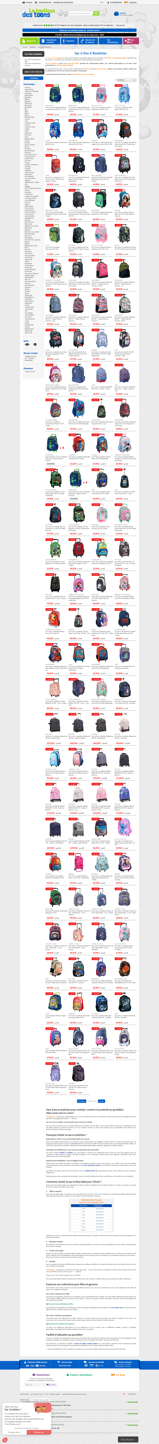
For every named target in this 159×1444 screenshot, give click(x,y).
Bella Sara (28, 103)
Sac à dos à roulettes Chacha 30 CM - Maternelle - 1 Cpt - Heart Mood (125, 913)
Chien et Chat (30, 127)
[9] (52, 25)
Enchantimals (29, 151)
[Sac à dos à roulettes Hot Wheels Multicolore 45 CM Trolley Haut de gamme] (78, 348)
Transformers (30, 319)
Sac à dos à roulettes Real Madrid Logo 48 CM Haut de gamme (78, 389)
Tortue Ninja (29, 315)
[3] (45, 25)
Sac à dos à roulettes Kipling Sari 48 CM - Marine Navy (56, 737)
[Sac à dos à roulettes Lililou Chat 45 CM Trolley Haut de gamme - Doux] (55, 1081)
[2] (44, 25)
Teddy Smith (29, 307)
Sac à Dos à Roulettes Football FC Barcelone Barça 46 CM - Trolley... (125, 633)
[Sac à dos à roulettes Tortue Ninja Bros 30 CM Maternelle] (55, 557)
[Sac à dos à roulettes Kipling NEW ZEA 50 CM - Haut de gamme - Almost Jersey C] (101, 767)
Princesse (28, 271)
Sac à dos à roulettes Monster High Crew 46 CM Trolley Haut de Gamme (125, 179)
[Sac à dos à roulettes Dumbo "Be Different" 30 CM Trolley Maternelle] (101, 348)
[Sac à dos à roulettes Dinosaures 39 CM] (55, 243)
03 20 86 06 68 (45, 2)
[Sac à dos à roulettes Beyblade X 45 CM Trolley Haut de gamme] (101, 592)
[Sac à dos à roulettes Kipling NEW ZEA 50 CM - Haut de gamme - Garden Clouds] (55, 802)
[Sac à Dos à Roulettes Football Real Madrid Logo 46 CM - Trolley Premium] (101, 173)
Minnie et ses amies (32, 232)
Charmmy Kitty (30, 123)
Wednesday (29, 329)
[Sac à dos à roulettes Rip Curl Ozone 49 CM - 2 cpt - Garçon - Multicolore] (55, 592)
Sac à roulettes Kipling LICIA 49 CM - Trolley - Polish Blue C (56, 842)
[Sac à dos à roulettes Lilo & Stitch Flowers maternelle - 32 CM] (124, 837)
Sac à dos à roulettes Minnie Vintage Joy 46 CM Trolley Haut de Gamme (125, 458)
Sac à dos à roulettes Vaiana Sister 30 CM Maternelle (101, 458)
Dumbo (27, 143)
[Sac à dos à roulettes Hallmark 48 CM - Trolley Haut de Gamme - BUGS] (124, 313)
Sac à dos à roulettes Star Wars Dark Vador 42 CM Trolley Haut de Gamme (79, 284)
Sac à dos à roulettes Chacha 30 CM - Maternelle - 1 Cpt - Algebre (79, 913)
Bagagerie (33, 47)
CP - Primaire (29, 358)
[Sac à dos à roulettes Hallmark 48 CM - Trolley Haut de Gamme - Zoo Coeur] (55, 313)
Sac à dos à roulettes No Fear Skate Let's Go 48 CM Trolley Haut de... (55, 528)
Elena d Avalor (30, 145)
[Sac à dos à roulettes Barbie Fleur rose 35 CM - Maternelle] (78, 872)
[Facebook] (116, 1394)
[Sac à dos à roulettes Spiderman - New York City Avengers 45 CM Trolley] (124, 417)
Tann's (27, 305)
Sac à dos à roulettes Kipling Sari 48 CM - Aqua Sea (126, 737)
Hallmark (28, 170)
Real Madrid (29, 277)
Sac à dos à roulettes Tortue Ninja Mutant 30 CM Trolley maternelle (55, 493)
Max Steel (28, 224)
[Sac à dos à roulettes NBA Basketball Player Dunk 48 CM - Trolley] (55, 208)
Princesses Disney (31, 273)
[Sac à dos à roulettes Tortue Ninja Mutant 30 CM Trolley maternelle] (55, 487)
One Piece (28, 254)
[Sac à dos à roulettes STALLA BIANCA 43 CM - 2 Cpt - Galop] (55, 697)
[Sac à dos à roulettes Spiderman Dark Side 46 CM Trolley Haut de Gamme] (124, 138)
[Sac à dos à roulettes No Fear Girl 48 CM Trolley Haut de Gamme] (78, 1081)
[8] (51, 25)
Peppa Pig (28, 259)
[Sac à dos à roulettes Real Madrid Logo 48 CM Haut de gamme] (78, 383)
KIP (26, 184)
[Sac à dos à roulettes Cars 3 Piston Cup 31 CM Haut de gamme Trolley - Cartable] (55, 173)
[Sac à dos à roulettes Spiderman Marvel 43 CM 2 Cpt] (78, 138)
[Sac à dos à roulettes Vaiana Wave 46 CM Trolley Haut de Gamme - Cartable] (124, 208)
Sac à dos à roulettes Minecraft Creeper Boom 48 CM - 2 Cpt (56, 108)
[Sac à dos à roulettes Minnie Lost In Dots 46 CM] (55, 627)
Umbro (27, 323)
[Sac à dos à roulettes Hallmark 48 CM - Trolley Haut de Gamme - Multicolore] (101, 313)
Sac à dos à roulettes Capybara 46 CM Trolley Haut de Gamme (56, 982)
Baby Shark (29, 95)
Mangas (27, 220)
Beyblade (28, 107)
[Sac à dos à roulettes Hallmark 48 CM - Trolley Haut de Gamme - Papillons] (78, 313)
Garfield (28, 166)
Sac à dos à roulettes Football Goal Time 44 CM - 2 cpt (125, 492)
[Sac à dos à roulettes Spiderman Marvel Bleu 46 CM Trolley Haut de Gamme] (55, 662)
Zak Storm (28, 333)
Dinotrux (28, 135)
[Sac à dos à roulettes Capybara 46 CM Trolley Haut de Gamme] (55, 976)
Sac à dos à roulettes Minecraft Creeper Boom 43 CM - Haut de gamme (79, 109)
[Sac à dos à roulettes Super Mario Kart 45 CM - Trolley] (101, 837)
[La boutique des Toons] (38, 17)
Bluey (27, 115)
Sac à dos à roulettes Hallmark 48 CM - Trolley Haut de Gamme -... (79, 319)
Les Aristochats (30, 198)
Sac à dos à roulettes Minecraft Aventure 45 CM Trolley (102, 213)
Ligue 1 (27, 204)
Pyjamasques (29, 275)
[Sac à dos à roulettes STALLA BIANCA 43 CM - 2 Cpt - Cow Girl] (78, 697)
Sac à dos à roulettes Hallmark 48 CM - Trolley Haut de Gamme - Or (125, 284)
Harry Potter (29, 172)
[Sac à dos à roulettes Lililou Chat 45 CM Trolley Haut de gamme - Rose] (101, 1046)
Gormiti (27, 168)
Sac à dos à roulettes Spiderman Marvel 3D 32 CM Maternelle (79, 423)
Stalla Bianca (29, 297)
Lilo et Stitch (29, 208)
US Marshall (29, 325)
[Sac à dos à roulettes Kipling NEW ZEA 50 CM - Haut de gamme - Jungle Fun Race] (124, 767)
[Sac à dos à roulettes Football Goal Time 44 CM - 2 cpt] (124, 487)
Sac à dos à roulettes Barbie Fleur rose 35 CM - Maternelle (79, 877)
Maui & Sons (29, 222)
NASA (27, 244)
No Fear (27, 250)
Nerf (26, 248)
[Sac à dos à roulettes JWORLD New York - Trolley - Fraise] (101, 383)
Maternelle (29, 360)
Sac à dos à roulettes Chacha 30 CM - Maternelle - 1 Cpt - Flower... (56, 947)
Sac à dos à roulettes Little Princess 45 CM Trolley (100, 527)
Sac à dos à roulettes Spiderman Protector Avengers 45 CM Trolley (79, 563)
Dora (26, 137)
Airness (27, 87)
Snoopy (27, 291)
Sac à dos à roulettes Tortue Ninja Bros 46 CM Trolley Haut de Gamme (79, 528)
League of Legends (32, 196)
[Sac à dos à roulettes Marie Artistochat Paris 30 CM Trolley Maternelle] (124, 522)
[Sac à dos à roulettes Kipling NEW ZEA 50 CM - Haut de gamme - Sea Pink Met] (78, 802)
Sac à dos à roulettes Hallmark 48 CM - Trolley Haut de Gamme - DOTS (102, 284)
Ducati (27, 141)
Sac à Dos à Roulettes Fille (33, 60)
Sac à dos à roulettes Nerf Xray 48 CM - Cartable (125, 1016)
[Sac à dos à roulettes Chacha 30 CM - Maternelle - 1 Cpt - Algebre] (78, 906)
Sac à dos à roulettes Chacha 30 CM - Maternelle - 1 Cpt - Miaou (102, 912)
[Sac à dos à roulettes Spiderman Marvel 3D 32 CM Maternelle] (78, 417)
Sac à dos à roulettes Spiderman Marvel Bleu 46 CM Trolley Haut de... (56, 668)
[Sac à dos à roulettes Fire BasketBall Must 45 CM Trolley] (124, 976)
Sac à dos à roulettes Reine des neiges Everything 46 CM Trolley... (102, 878)
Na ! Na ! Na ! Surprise (33, 240)
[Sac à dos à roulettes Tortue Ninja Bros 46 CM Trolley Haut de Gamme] (78, 522)
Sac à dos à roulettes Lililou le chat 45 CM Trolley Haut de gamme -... (55, 773)
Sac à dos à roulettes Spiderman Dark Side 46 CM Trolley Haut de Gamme (125, 144)
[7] (50, 25)
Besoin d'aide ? (24, 1394)
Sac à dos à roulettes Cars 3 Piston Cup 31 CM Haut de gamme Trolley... (55, 179)
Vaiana (27, 327)
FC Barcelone (29, 157)
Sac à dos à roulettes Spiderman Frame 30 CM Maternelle (102, 667)
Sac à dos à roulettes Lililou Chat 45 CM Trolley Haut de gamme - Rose (102, 1052)
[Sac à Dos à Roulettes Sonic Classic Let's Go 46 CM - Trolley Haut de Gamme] (101, 627)
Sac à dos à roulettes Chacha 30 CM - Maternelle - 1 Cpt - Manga (79, 947)
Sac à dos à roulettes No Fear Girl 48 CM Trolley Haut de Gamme (78, 1087)
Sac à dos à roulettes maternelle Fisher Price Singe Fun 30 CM (102, 562)
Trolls (27, 321)
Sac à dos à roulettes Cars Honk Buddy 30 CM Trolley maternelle (79, 668)
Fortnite (28, 160)
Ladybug (28, 192)
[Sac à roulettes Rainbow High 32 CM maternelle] (55, 1046)
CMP (26, 131)
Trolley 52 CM (30, 371)
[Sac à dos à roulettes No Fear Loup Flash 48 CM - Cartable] (101, 1011)
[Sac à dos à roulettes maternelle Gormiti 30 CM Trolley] (78, 452)
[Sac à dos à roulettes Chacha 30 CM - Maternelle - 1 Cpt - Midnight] (101, 941)
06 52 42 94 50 (63, 2)
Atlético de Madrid (31, 91)
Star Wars (28, 299)
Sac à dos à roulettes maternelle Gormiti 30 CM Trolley (79, 458)
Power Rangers (30, 269)
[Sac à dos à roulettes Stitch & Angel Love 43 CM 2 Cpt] (101, 243)
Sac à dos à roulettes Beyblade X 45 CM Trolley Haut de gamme (102, 598)
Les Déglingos (30, 200)
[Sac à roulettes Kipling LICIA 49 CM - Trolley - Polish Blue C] (55, 837)
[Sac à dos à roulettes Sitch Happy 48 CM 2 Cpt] (124, 103)
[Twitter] (120, 1394)
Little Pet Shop (30, 212)
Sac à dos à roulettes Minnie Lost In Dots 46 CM (55, 632)
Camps (27, 119)
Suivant (101, 1101)
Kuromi (27, 190)
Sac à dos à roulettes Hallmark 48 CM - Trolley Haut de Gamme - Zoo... (56, 319)
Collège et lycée (31, 356)
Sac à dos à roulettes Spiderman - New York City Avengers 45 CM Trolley (125, 423)
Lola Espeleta (29, 216)
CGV (46, 1394)
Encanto (28, 149)
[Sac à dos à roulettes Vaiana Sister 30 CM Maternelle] (101, 452)
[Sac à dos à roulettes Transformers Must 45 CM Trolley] (55, 417)
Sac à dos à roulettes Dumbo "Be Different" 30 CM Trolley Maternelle (101, 354)
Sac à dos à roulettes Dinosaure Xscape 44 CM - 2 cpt (102, 423)
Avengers (28, 93)
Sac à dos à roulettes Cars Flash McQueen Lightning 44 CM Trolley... (56, 354)
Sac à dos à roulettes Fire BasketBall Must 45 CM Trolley (125, 982)
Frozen (27, 162)
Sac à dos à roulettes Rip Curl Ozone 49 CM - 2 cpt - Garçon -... (56, 598)
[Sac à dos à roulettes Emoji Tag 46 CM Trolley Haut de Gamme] (124, 243)
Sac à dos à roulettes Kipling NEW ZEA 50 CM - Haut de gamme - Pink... (101, 808)
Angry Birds (29, 89)
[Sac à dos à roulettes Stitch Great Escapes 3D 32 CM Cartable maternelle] (124, 941)
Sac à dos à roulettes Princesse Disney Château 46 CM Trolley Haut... (56, 389)
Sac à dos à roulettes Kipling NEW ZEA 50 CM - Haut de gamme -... (101, 773)
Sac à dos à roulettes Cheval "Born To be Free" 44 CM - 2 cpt (79, 632)
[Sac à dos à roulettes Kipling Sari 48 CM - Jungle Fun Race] (78, 732)
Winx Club (28, 331)
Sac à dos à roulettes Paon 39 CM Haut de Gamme (125, 667)
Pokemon (28, 267)
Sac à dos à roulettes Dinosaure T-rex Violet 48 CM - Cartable (125, 702)
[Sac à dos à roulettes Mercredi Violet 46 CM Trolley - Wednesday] (78, 173)
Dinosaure (28, 133)
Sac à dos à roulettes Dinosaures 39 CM (53, 248)
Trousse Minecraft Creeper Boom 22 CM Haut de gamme (52, 1417)
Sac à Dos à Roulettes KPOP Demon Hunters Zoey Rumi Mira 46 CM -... (79, 214)
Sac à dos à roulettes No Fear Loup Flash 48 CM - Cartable (101, 1016)
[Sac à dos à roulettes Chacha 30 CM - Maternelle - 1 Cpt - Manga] (78, 941)
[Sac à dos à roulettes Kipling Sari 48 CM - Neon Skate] (101, 732)
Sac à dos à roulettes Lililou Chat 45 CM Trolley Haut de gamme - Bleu (79, 1052)
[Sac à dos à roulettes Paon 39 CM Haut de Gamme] (124, 662)
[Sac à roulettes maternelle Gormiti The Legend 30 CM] (55, 872)
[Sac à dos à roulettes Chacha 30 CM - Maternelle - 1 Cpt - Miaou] (101, 906)
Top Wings (29, 313)
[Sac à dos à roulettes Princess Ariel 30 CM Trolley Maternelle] (101, 697)
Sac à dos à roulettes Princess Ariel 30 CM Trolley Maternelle (102, 702)
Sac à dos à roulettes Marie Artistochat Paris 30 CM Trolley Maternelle (125, 528)
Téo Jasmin (29, 309)
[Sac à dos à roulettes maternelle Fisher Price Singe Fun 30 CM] (101, 557)
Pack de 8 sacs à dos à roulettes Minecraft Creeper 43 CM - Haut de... (79, 493)
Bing (26, 111)
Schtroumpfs (29, 285)
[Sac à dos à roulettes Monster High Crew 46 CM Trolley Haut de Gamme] (124, 173)
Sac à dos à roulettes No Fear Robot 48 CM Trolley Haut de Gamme (79, 249)
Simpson (28, 287)
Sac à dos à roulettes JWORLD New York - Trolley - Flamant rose (125, 389)
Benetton (28, 105)
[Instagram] (124, 1394)
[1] (43, 25)
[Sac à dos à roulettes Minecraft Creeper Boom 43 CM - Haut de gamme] (78, 103)
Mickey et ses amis (31, 226)
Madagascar (29, 218)
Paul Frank (28, 257)
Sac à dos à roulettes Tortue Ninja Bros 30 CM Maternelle (55, 562)
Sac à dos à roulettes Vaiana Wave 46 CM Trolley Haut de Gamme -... (124, 214)
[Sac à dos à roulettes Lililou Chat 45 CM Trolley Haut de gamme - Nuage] (124, 1046)
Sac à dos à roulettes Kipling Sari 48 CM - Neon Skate (102, 737)
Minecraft (28, 228)
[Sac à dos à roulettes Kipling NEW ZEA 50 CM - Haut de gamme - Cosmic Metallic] (124, 802)
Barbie (27, 99)
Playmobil (28, 263)
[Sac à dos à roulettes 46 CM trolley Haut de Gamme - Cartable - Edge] (124, 348)
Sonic (27, 293)
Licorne (27, 202)
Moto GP (28, 236)
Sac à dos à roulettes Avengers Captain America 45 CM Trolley (102, 982)
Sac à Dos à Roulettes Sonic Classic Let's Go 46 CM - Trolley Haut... (102, 633)
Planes (27, 261)
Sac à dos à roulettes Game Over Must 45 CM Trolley (101, 492)
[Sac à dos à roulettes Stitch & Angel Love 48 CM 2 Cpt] (101, 103)
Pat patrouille (30, 256)
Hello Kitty (29, 174)
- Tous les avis (79, 25)
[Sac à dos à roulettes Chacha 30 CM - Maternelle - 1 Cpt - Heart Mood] (124, 906)
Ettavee (28, 153)
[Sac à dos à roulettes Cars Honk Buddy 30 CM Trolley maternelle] (78, 662)
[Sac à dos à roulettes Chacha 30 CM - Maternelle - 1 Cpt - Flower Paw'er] (55, 941)
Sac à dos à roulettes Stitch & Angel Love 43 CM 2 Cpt (101, 248)
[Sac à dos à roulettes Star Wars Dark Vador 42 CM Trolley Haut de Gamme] (78, 278)
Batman (27, 101)
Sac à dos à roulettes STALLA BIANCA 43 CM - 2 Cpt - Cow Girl (79, 703)
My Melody (29, 238)
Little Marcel (29, 210)
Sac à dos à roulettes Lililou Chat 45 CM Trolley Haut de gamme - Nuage (126, 1052)
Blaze (27, 113)
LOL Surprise (29, 214)
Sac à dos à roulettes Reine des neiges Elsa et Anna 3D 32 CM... (102, 143)
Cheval (27, 125)
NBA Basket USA (31, 246)
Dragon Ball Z (29, 139)
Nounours (28, 252)
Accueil (24, 47)
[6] (49, 25)
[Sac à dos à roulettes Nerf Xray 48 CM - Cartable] (124, 1011)
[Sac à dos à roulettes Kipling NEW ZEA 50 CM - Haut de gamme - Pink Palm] (101, 802)
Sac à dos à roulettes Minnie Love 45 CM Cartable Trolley (124, 597)
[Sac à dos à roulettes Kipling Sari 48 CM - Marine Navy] (55, 732)
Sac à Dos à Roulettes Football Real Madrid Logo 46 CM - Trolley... (102, 179)
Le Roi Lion (29, 194)
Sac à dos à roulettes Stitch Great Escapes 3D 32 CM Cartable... (124, 947)
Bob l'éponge (29, 117)
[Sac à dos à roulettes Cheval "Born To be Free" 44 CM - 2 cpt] (78, 627)
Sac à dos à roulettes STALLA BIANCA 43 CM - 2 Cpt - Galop (56, 702)
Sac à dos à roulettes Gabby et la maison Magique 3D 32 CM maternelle (79, 598)
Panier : (123, 13)
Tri (116, 80)
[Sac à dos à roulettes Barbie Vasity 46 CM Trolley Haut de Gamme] (124, 872)
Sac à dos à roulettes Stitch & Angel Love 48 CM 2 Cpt (101, 108)
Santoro (28, 283)
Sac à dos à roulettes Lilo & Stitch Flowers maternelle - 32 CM (125, 843)
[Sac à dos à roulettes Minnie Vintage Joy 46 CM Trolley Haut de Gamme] (124, 452)
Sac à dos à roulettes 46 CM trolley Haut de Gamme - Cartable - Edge (124, 354)
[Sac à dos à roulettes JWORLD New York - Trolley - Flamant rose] (124, 383)
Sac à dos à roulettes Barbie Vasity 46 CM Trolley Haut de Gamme (125, 878)
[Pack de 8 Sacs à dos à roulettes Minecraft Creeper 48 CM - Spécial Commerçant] (55, 452)
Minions (27, 230)
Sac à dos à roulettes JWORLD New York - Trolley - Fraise (102, 388)
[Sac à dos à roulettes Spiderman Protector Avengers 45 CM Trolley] (78, 557)
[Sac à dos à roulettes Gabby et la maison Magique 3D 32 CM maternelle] (78, 592)
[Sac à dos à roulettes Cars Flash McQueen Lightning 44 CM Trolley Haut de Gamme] (55, 348)
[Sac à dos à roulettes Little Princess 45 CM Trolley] (101, 522)
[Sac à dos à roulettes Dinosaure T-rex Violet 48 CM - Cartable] (124, 697)
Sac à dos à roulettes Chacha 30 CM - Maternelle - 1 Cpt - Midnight (102, 947)
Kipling (27, 186)
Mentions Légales (54, 1394)
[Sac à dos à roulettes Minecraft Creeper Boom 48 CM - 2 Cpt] (55, 103)
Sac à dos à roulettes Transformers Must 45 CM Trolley (55, 423)
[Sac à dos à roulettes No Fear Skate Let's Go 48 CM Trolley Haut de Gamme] (55, 522)
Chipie (27, 129)
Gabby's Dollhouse (31, 164)
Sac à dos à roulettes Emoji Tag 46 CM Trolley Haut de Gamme (125, 248)
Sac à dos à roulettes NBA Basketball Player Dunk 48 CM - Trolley (56, 214)
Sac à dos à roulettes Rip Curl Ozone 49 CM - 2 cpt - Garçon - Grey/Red (125, 563)
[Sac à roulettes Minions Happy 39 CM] (55, 1011)
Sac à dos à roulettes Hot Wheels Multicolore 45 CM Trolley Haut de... (78, 354)
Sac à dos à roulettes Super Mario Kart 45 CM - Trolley (101, 842)
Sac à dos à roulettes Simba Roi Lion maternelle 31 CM (79, 1016)
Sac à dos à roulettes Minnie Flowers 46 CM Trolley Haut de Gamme (56, 284)
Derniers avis (24, 1400)
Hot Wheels (29, 176)
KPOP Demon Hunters (33, 188)
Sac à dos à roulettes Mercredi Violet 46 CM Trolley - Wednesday (79, 179)
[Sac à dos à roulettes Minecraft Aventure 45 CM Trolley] (101, 208)
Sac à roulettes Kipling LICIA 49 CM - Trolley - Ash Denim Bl (79, 842)
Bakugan (28, 97)
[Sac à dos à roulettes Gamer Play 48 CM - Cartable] (78, 976)
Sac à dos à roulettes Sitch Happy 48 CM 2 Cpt (123, 108)
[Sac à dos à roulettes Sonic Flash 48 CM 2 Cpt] (55, 138)
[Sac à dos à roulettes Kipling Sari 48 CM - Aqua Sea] (124, 732)
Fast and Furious (31, 155)
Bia (26, 109)
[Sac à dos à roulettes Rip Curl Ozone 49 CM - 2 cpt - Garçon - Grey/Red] (124, 557)
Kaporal (27, 180)
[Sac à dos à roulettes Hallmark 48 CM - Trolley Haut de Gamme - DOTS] (101, 278)
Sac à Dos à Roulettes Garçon (33, 64)
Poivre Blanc (29, 265)
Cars (26, 121)
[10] (53, 25)
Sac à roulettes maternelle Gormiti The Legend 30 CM (55, 877)
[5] (137, 1402)
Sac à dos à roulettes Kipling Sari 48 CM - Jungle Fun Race (79, 737)
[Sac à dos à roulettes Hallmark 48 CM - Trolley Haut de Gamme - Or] (124, 278)
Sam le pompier (30, 281)
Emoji (27, 147)
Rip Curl (27, 279)
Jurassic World (30, 178)
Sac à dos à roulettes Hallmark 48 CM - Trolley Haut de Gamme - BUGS (125, 319)
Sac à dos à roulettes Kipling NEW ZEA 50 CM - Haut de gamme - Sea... (78, 808)
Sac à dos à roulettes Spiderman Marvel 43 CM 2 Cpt (79, 143)
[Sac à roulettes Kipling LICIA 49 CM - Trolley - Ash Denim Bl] (78, 837)
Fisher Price (29, 159)
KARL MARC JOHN (32, 182)
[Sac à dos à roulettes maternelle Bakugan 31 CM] (55, 906)
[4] (47, 25)
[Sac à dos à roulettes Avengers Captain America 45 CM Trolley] (101, 976)
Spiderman (28, 295)
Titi (26, 311)
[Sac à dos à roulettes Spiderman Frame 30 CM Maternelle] (101, 662)
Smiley (27, 289)
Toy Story (28, 317)
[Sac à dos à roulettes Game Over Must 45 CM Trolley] (101, 487)
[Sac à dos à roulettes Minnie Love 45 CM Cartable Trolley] (124, 592)
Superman (28, 303)
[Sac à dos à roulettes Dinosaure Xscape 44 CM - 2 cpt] (101, 417)
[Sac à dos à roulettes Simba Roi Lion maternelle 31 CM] (78, 1011)
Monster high (30, 234)
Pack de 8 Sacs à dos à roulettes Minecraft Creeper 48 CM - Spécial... (56, 458)
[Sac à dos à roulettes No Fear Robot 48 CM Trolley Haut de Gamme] (78, 243)
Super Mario (29, 301)
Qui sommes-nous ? (37, 1394)
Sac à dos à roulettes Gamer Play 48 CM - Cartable (78, 982)
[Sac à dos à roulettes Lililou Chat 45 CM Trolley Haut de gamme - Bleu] (78, 1046)
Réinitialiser (34, 78)
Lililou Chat (29, 206)
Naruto (27, 242)
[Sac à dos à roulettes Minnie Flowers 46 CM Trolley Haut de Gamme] (55, 278)
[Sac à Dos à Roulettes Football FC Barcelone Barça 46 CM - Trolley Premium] (124, 627)
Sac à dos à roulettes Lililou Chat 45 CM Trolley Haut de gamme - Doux (56, 1087)
